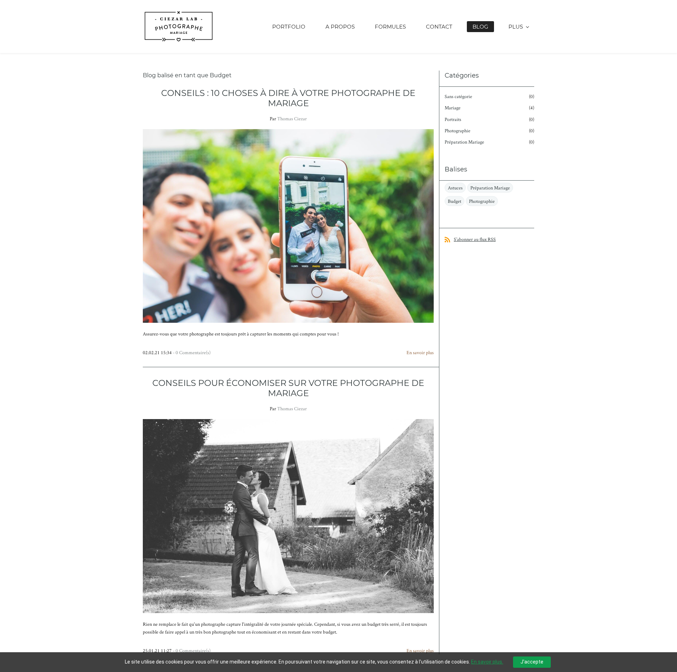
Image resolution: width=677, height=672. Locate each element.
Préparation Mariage (464, 142)
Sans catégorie (458, 96)
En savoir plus (420, 352)
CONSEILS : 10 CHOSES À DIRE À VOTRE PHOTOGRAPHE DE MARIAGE (288, 98)
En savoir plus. (487, 662)
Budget (454, 201)
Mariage (453, 107)
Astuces (455, 187)
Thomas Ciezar (292, 118)
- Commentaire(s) (192, 352)
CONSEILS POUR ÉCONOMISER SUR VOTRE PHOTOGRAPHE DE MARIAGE (288, 388)
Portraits (453, 119)
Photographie (457, 130)
